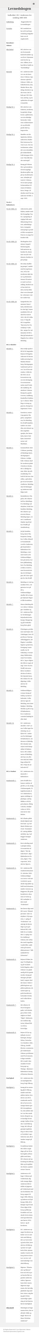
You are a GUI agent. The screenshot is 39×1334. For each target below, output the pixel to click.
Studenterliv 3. (11, 843)
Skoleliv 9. (9, 690)
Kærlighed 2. (10, 1146)
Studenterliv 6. (11, 959)
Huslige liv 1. (10, 107)
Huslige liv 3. (10, 164)
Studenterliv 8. (11, 1032)
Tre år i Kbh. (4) (11, 302)
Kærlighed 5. (10, 1267)
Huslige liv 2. (10, 134)
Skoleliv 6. (9, 582)
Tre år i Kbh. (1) (11, 209)
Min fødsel (9, 49)
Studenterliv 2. (11, 818)
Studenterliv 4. (11, 868)
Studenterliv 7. (11, 1005)
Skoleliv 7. (9, 604)
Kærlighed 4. (10, 1229)
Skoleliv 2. (9, 412)
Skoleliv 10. (10, 723)
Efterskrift (10, 1308)
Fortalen (9, 28)
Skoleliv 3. (9, 448)
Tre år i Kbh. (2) (11, 241)
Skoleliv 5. (9, 531)
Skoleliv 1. (9, 349)
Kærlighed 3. (10, 1173)
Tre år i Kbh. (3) (11, 264)
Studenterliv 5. (11, 908)
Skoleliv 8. (9, 629)
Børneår (9, 72)
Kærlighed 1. (10, 1087)
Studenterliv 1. (11, 781)
